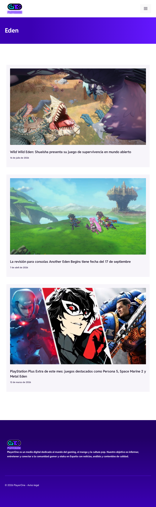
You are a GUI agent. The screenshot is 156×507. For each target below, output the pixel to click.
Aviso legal (33, 485)
